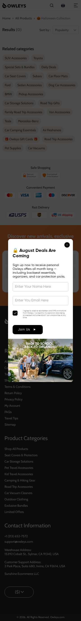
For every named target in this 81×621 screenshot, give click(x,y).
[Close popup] (67, 244)
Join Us (24, 329)
